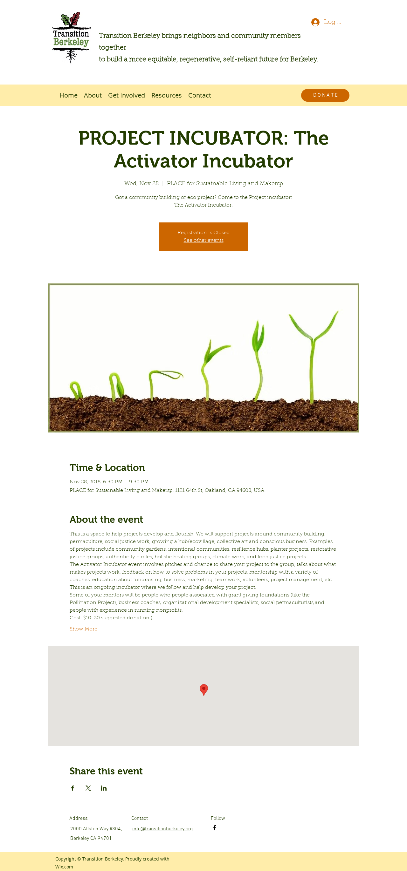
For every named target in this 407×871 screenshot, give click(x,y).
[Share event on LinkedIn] (104, 788)
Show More (83, 629)
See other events (204, 240)
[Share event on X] (88, 788)
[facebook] (214, 827)
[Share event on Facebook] (73, 788)
